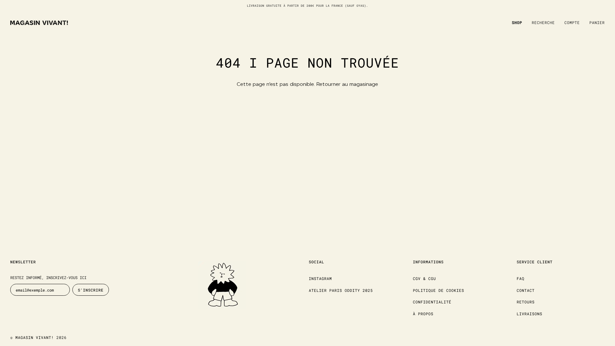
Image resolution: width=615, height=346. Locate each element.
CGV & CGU (424, 278)
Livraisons (529, 313)
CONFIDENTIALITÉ (432, 301)
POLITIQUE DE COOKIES (438, 290)
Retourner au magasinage (347, 84)
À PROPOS (423, 313)
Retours (526, 301)
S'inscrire (90, 289)
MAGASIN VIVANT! (34, 337)
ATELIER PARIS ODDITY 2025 (341, 290)
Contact (526, 290)
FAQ (520, 278)
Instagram (320, 278)
